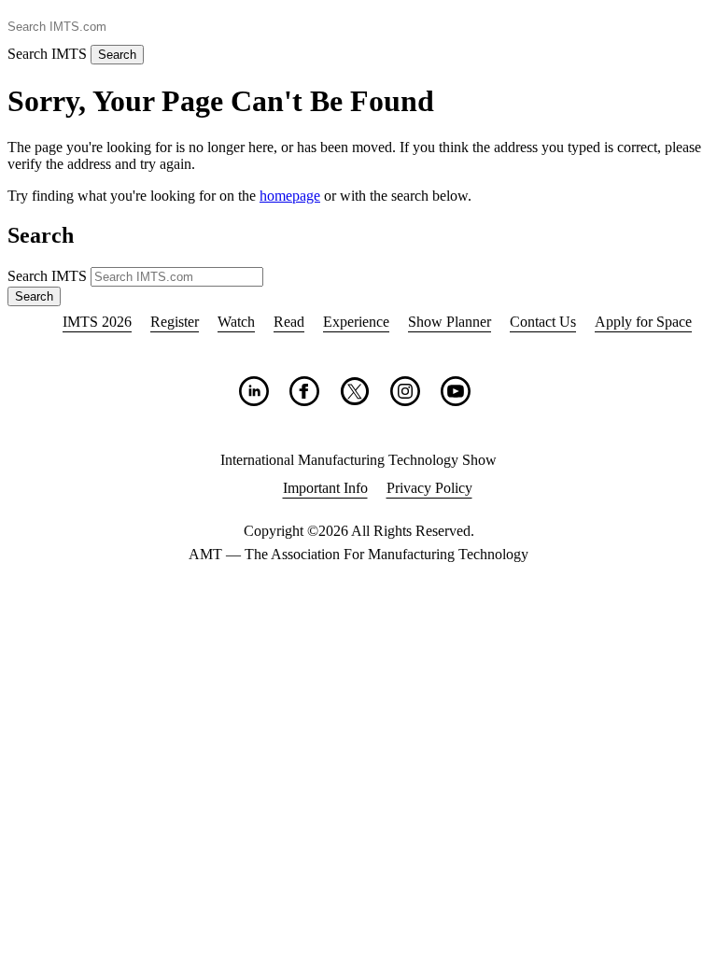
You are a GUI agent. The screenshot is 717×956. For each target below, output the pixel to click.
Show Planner (449, 322)
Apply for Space (643, 322)
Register (174, 322)
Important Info (325, 488)
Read (289, 322)
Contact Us (543, 322)
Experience (356, 322)
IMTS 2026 (97, 322)
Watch (236, 322)
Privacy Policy (429, 488)
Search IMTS (47, 54)
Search (117, 55)
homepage (290, 196)
